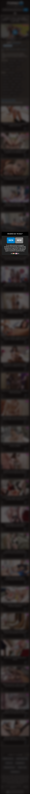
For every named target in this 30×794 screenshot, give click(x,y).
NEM (19, 240)
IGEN (10, 240)
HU (12, 253)
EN (18, 253)
